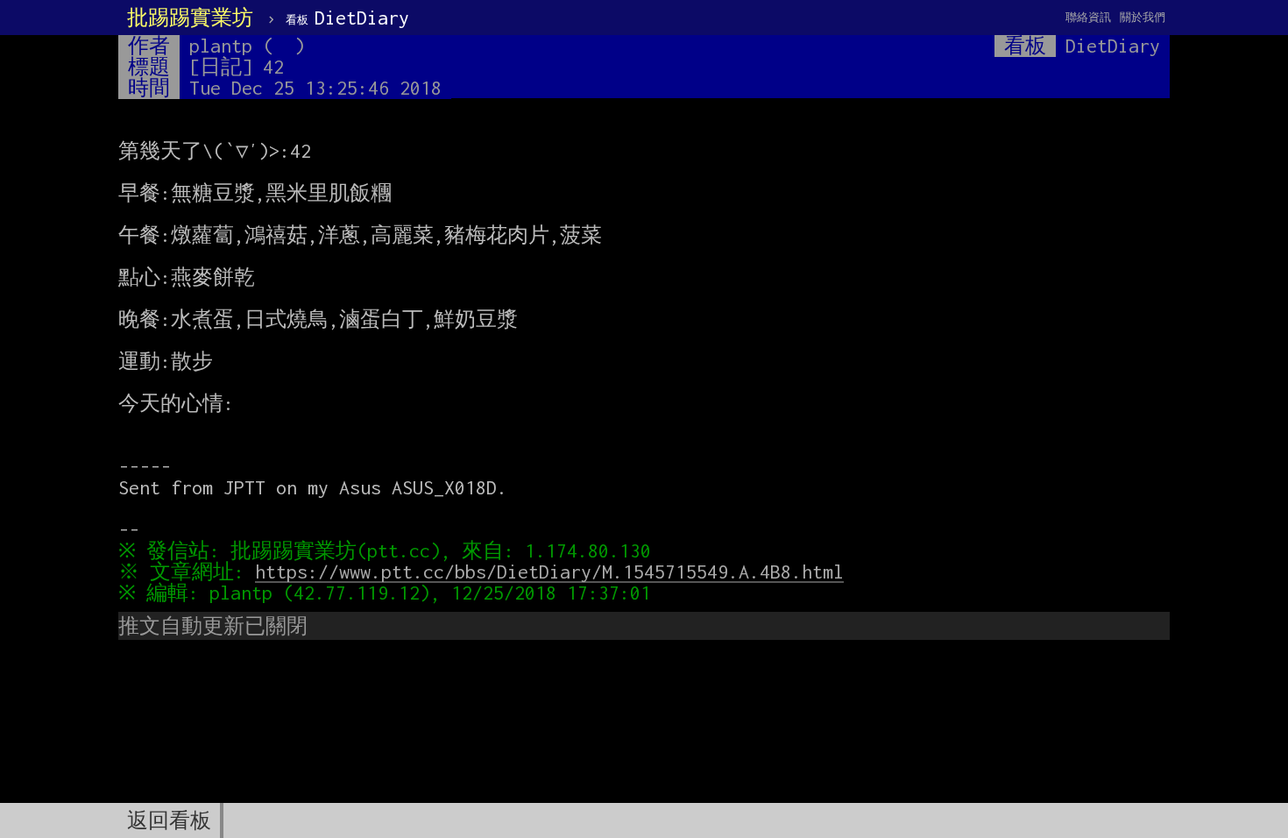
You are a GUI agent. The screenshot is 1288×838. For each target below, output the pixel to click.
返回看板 (169, 820)
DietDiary (347, 17)
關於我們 (1142, 17)
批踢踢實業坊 (190, 17)
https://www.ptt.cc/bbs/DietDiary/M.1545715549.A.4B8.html (549, 571)
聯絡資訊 (1088, 17)
